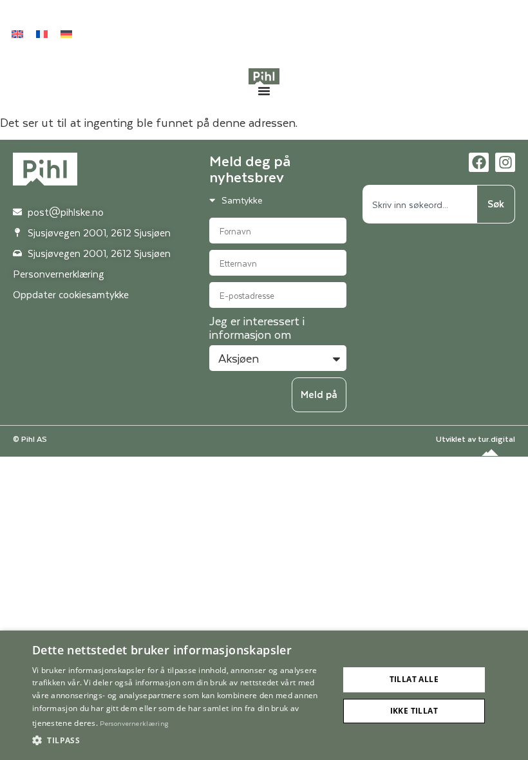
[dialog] (264, 695)
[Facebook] (479, 163)
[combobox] (420, 204)
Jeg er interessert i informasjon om (257, 328)
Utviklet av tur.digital (475, 438)
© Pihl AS (30, 438)
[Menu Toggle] (264, 90)
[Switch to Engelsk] (17, 34)
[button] (181, 740)
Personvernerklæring (134, 722)
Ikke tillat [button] (414, 710)
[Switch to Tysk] (66, 34)
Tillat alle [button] (414, 679)
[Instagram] (505, 163)
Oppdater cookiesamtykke (71, 294)
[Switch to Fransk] (42, 34)
